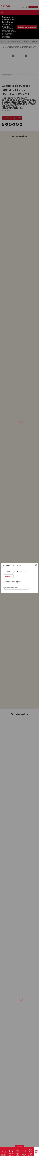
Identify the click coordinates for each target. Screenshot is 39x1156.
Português (8, 576)
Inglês (8, 571)
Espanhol (19, 571)
